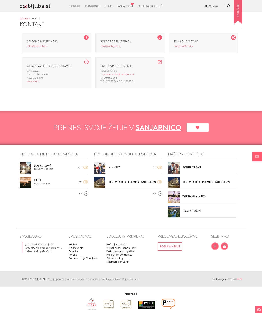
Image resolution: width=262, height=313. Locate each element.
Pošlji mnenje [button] (170, 246)
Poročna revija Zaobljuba (83, 258)
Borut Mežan (191, 167)
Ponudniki (92, 6)
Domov (24, 18)
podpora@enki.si (183, 46)
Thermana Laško (194, 196)
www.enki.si (33, 81)
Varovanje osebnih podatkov (82, 279)
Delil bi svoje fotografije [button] (120, 251)
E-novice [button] (73, 251)
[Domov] (42, 5)
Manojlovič (42, 166)
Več (80, 193)
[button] (257, 156)
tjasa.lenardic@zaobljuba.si (118, 74)
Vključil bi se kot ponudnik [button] (121, 247)
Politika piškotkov (110, 279)
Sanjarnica (125, 6)
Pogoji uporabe (55, 279)
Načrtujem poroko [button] (116, 244)
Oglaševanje (76, 247)
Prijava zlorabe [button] (130, 279)
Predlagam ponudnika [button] (119, 254)
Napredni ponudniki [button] (118, 261)
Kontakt (73, 244)
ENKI (239, 279)
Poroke (75, 6)
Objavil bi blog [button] (114, 258)
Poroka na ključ (150, 6)
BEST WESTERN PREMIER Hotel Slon (132, 182)
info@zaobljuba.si (37, 46)
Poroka (73, 254)
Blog (108, 6)
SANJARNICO (158, 127)
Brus (37, 180)
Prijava (213, 6)
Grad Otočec (191, 211)
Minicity (114, 167)
